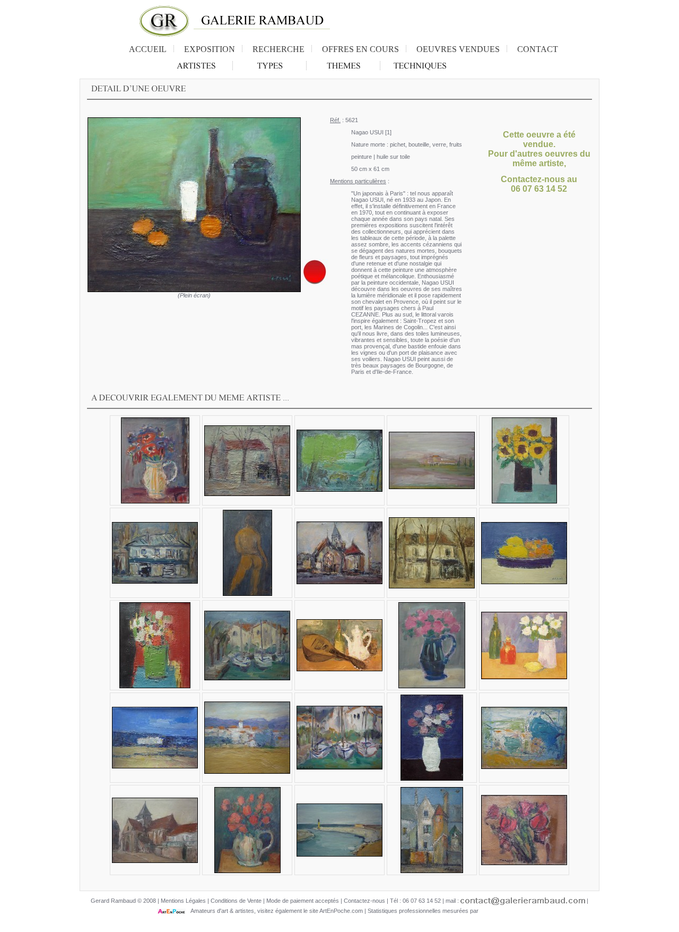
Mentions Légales (183, 900)
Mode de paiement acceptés (302, 900)
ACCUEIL (148, 49)
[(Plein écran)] (194, 204)
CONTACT (537, 49)
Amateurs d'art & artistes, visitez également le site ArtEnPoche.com (274, 911)
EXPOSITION (209, 49)
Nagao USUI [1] (371, 132)
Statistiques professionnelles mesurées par (424, 911)
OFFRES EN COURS (360, 49)
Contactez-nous (364, 900)
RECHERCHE (278, 49)
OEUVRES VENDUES (458, 49)
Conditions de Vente (236, 900)
